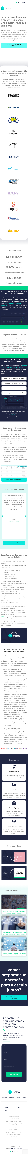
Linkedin (18, 1097)
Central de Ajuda (21, 1111)
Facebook (4, 1097)
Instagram (11, 1097)
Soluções (7, 1111)
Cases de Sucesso (22, 1104)
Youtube (24, 1097)
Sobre (6, 1107)
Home (6, 1104)
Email (5, 1053)
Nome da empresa (9, 1066)
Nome (5, 1046)
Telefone (6, 1059)
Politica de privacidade (16, 1148)
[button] (2, 516)
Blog (19, 1107)
